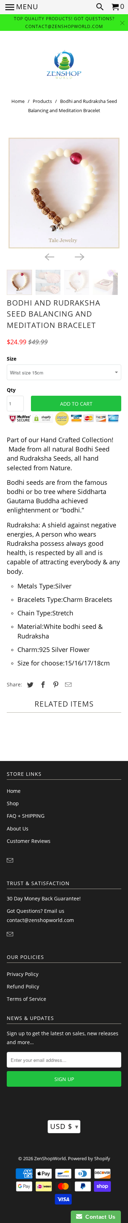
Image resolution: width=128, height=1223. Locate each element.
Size (11, 358)
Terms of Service (26, 999)
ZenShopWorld (50, 1158)
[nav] (21, 7)
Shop (13, 803)
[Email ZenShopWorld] (11, 860)
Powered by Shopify (89, 1158)
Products (42, 101)
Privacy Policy (22, 974)
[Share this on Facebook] (42, 684)
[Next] (79, 256)
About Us (17, 828)
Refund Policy (23, 986)
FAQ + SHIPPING (25, 815)
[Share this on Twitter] (29, 684)
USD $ (64, 1126)
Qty (11, 389)
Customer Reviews (28, 841)
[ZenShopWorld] (64, 64)
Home (18, 101)
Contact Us (99, 1217)
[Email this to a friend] (67, 684)
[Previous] (49, 256)
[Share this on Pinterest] (54, 684)
